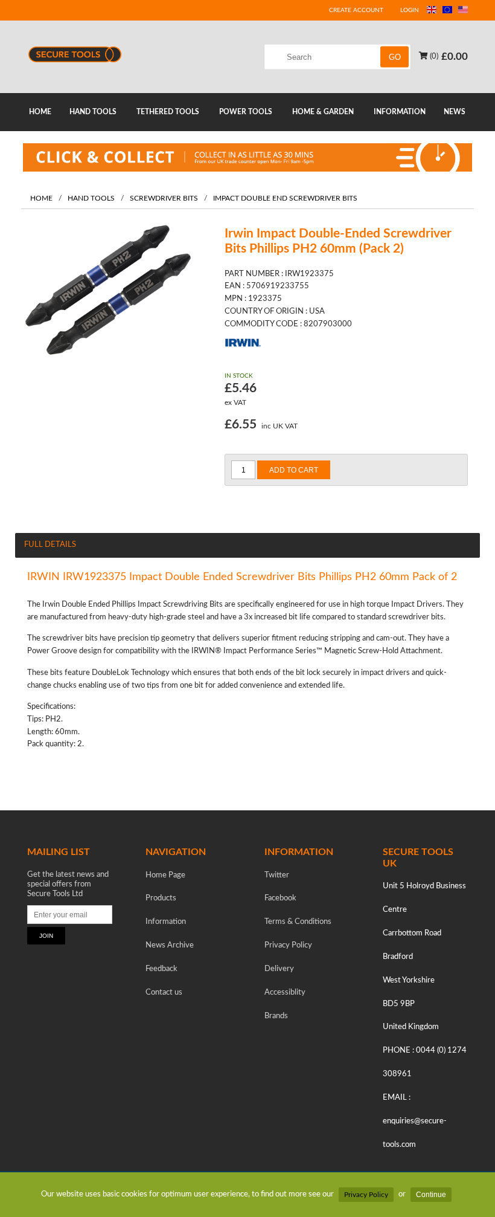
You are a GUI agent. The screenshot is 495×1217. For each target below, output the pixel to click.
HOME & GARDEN (323, 112)
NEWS (454, 112)
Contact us (163, 992)
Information (165, 922)
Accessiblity (284, 992)
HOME (40, 112)
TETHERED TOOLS (167, 112)
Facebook (280, 898)
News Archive (169, 945)
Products (160, 898)
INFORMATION (400, 112)
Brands (276, 1016)
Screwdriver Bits (164, 198)
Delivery (279, 969)
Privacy (288, 945)
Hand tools (91, 198)
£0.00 (454, 56)
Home (41, 198)
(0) (433, 56)
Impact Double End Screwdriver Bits (285, 198)
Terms (297, 922)
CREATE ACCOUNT (356, 10)
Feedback (161, 969)
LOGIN (409, 10)
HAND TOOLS (93, 112)
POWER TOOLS (245, 112)
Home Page (165, 875)
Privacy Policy (366, 1194)
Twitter (276, 875)
